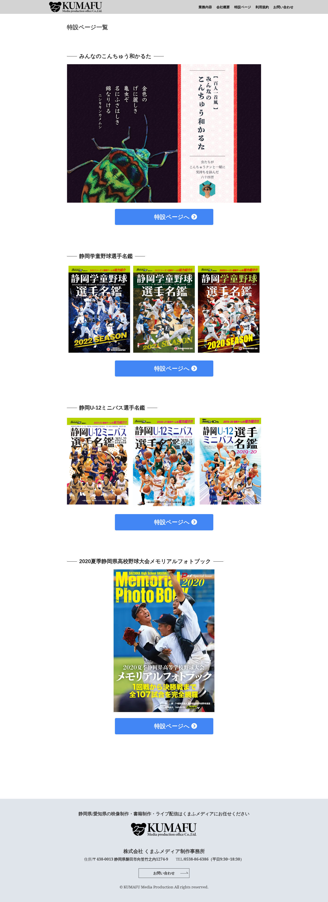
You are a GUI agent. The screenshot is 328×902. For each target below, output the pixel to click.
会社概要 (223, 7)
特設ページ (242, 7)
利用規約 (262, 7)
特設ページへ (161, 217)
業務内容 (205, 7)
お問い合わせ (283, 7)
